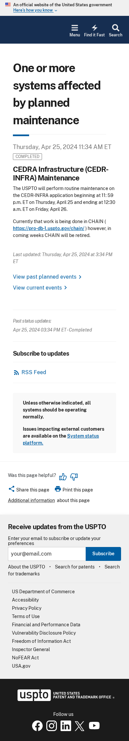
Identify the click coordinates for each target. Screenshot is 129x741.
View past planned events (44, 277)
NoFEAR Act (25, 657)
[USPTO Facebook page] (36, 729)
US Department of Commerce (43, 591)
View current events (37, 288)
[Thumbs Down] (74, 477)
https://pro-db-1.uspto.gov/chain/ (48, 228)
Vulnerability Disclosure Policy (44, 633)
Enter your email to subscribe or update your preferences (54, 541)
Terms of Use (26, 616)
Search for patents (75, 566)
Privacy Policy (26, 608)
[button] (28, 490)
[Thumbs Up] (63, 477)
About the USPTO (26, 566)
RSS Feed (34, 372)
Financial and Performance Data (46, 624)
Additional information (31, 500)
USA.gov (21, 666)
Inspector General (31, 649)
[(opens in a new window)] (50, 729)
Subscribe (103, 553)
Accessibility (25, 600)
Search (115, 35)
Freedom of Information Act (41, 641)
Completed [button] (27, 156)
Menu (74, 35)
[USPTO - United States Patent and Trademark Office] (64, 699)
